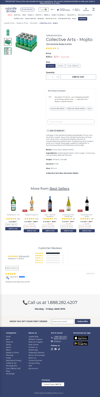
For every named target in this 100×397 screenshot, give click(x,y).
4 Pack (60, 66)
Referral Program (36, 342)
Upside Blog (33, 337)
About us (32, 358)
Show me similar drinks (77, 108)
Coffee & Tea (18, 18)
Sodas (8, 358)
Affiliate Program (35, 339)
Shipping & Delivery (37, 353)
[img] (10, 274)
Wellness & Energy (85, 15)
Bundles (41, 18)
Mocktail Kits (51, 18)
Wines (30, 15)
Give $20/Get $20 (64, 18)
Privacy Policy (34, 363)
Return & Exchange (37, 355)
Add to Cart (13, 229)
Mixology (71, 15)
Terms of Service (35, 360)
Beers (46, 15)
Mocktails (33, 23)
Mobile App (33, 350)
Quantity (50, 73)
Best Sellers (59, 188)
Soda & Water (30, 18)
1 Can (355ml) (73, 66)
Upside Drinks (9, 23)
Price (48, 53)
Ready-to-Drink (58, 15)
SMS (30, 366)
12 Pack (50, 66)
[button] (51, 48)
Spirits (38, 15)
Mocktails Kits (11, 366)
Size (48, 62)
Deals (10, 15)
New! (24, 15)
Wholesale (82, 18)
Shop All (17, 15)
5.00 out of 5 (24, 256)
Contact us (33, 347)
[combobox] (44, 9)
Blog (74, 18)
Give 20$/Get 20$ (13, 368)
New (8, 339)
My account (33, 368)
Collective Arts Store (54, 35)
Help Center (34, 345)
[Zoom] (26, 41)
